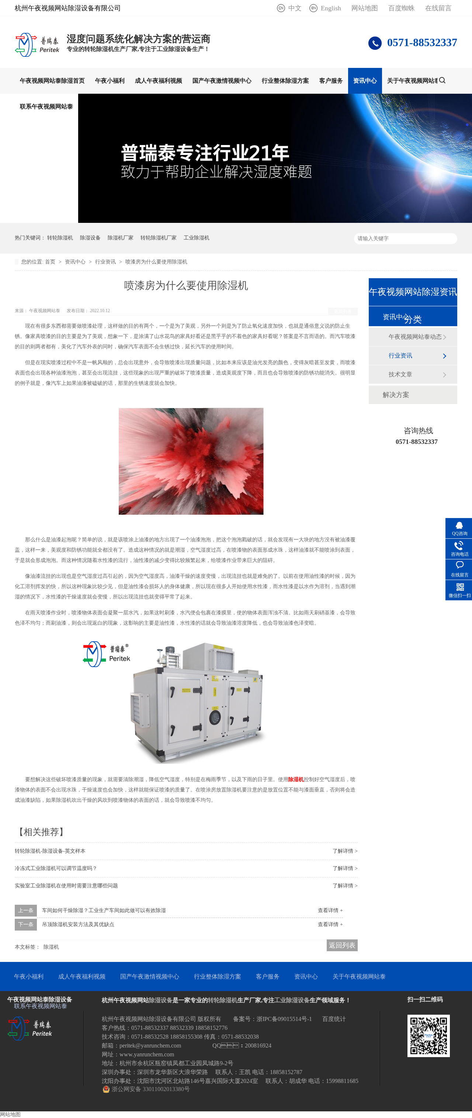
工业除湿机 (196, 238)
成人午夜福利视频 (158, 80)
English (331, 8)
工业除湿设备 (292, 1000)
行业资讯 (106, 262)
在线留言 (438, 8)
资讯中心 (365, 80)
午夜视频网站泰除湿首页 (52, 80)
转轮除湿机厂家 (158, 238)
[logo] (37, 56)
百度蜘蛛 (401, 8)
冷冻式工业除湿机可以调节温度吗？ (56, 868)
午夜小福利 (110, 80)
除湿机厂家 (120, 238)
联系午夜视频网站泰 (46, 106)
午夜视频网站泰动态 (415, 337)
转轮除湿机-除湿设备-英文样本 (50, 851)
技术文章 (400, 374)
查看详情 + (330, 910)
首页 (51, 262)
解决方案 (396, 394)
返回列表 (343, 311)
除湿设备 (90, 238)
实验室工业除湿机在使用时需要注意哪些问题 (66, 885)
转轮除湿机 (60, 238)
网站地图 (364, 8)
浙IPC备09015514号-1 (284, 1019)
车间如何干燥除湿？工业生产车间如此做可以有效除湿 (104, 910)
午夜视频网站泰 (45, 310)
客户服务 (331, 80)
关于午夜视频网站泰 (413, 80)
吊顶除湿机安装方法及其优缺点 (78, 924)
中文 (295, 8)
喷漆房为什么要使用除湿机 (156, 262)
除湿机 (51, 947)
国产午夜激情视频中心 (221, 80)
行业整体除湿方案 (285, 80)
